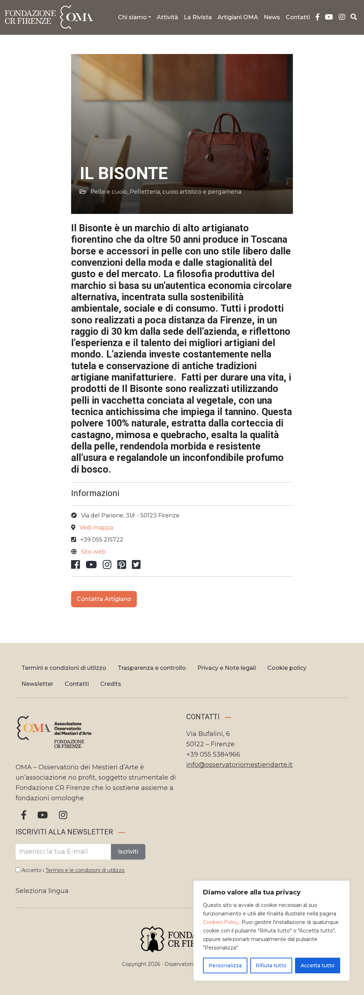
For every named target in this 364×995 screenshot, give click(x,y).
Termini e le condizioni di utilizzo (85, 870)
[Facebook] (317, 17)
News (272, 17)
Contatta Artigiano (104, 599)
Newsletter (37, 684)
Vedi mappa (96, 527)
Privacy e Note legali (226, 668)
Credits (110, 684)
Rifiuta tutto (271, 965)
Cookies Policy (221, 922)
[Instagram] (342, 17)
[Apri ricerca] (354, 17)
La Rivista (198, 17)
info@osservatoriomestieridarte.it (239, 765)
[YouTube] (329, 17)
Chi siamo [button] (132, 17)
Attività (167, 17)
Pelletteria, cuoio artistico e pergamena (185, 191)
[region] (271, 931)
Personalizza (225, 965)
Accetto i (72, 870)
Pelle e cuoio (108, 191)
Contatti (298, 17)
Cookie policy (286, 668)
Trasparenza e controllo (152, 668)
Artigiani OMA (238, 17)
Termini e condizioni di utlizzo (63, 668)
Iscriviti (128, 851)
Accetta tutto (317, 965)
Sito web (93, 551)
